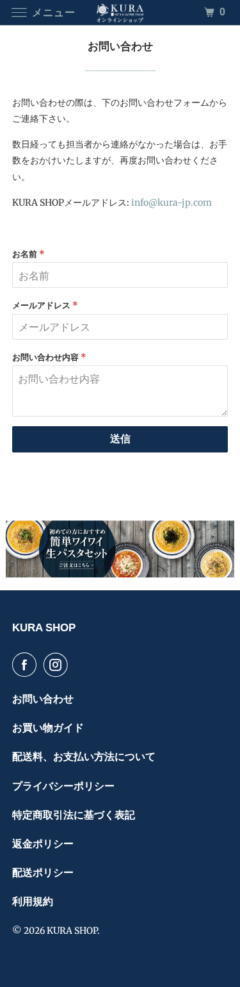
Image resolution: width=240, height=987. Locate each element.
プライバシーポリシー (63, 786)
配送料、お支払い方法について (84, 756)
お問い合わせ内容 (49, 357)
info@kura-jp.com (171, 202)
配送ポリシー (43, 872)
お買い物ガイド (48, 727)
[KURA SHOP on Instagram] (58, 664)
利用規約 (32, 901)
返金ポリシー (43, 843)
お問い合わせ (43, 698)
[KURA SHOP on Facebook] (27, 664)
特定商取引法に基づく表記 (73, 814)
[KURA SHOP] (120, 12)
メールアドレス (45, 305)
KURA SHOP (72, 930)
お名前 (28, 254)
